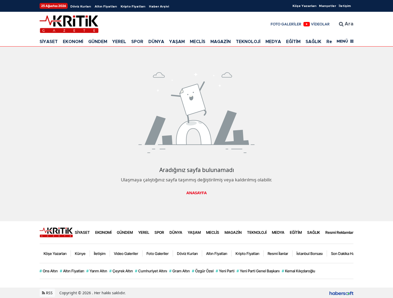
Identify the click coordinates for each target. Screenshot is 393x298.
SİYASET (49, 42)
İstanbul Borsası (309, 253)
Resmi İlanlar (278, 253)
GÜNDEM (97, 42)
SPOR (137, 42)
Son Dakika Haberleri (348, 253)
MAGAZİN (220, 42)
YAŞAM (177, 42)
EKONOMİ (73, 42)
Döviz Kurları (80, 6)
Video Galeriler (126, 253)
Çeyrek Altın (121, 271)
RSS (49, 292)
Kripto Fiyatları (133, 6)
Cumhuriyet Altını (151, 271)
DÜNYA (156, 42)
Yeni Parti (225, 271)
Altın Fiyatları (106, 6)
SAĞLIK (313, 42)
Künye (80, 253)
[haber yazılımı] (341, 293)
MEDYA (273, 42)
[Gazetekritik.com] (56, 232)
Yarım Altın (96, 271)
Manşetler (327, 5)
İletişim (345, 5)
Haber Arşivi (159, 6)
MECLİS (197, 42)
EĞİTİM (293, 42)
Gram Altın (179, 271)
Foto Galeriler (158, 253)
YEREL (119, 42)
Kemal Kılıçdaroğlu (298, 271)
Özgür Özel (203, 271)
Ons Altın (49, 271)
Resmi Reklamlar (339, 232)
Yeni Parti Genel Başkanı (258, 271)
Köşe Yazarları (304, 5)
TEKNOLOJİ (248, 42)
